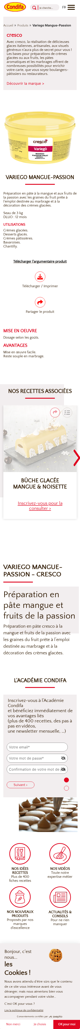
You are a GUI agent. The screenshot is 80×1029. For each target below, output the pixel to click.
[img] (63, 758)
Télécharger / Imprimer (40, 286)
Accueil (8, 25)
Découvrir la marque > (25, 83)
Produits (22, 25)
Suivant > (21, 785)
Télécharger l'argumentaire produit (40, 261)
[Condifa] (15, 6)
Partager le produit (40, 312)
